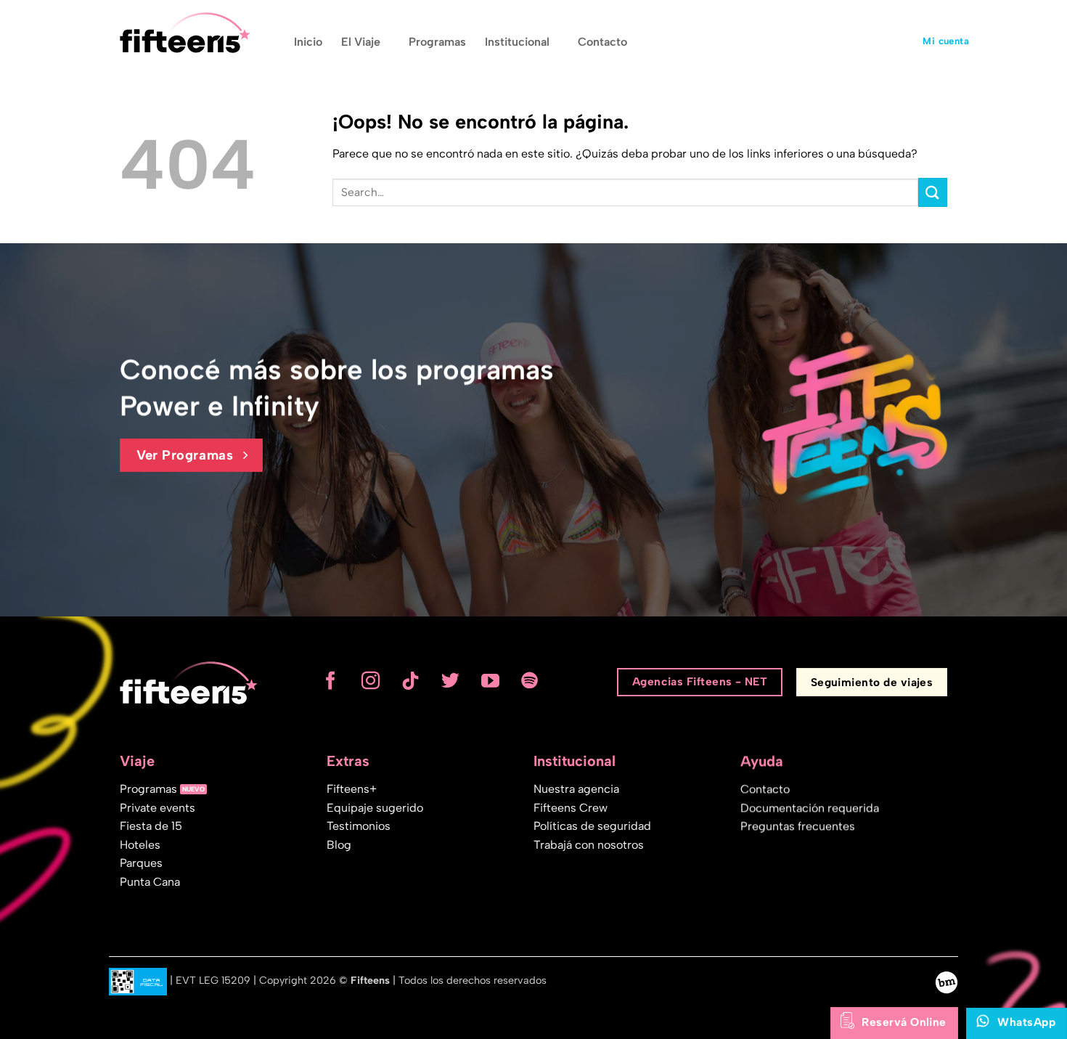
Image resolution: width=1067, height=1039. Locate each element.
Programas (437, 42)
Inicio (308, 42)
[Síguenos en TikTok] (410, 682)
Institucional (517, 42)
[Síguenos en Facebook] (331, 682)
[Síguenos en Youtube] (490, 682)
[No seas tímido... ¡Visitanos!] (946, 981)
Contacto (602, 42)
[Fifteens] (185, 32)
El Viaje (360, 42)
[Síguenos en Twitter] (450, 682)
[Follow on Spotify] (530, 682)
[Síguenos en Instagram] (370, 682)
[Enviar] (932, 192)
